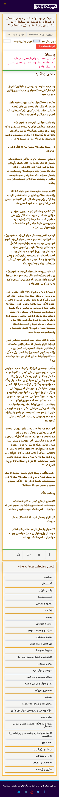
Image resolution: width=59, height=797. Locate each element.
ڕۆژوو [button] (49, 617)
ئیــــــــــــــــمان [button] (47, 584)
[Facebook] (49, 555)
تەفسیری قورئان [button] (43, 690)
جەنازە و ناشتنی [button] (44, 604)
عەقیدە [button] (48, 577)
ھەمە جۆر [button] (47, 743)
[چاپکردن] (18, 555)
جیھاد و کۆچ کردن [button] (43, 749)
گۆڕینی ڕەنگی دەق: (48, 41)
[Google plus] (29, 555)
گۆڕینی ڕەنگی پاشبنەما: (22, 41)
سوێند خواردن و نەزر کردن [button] (39, 677)
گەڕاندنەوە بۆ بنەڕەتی (46, 46)
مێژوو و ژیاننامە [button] (44, 769)
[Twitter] (39, 555)
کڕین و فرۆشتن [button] (44, 624)
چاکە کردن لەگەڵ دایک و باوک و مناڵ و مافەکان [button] (32, 725)
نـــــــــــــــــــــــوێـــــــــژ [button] (45, 597)
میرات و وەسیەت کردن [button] (40, 630)
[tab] (29, 577)
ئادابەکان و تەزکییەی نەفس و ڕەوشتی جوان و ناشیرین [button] (30, 735)
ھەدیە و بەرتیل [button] (44, 637)
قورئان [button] (48, 697)
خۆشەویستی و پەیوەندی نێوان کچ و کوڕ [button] (31, 710)
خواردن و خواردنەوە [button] (42, 670)
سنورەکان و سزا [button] (44, 650)
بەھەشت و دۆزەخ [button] (43, 763)
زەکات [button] (48, 610)
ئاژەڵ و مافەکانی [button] (43, 756)
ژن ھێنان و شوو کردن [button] (41, 644)
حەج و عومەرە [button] (44, 664)
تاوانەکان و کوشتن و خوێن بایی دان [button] (34, 657)
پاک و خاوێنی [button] (45, 590)
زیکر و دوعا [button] (46, 717)
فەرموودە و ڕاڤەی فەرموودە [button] (37, 704)
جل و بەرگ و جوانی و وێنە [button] (38, 684)
